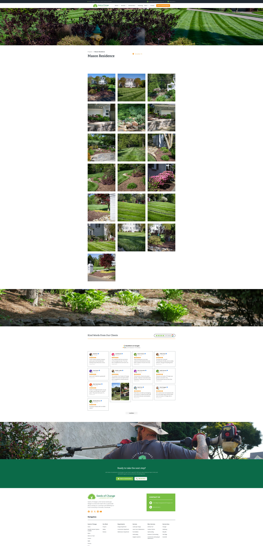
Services (123, 5)
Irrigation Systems (137, 537)
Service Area (131, 5)
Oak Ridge (165, 534)
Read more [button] (92, 364)
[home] (101, 5)
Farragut (164, 526)
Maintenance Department (123, 531)
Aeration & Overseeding (153, 534)
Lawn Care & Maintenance (138, 529)
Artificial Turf (150, 526)
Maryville (164, 531)
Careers (89, 538)
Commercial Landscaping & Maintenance (154, 537)
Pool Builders (135, 531)
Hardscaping (135, 534)
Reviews (104, 531)
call (101, 1)
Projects (104, 526)
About (116, 5)
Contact (152, 5)
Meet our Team (91, 535)
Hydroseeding (151, 531)
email (110, 1)
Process (89, 543)
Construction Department (123, 529)
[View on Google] (90, 354)
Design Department (122, 526)
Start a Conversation (163, 5)
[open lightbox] (101, 87)
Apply (89, 541)
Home (89, 526)
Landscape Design (137, 526)
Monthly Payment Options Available (93, 530)
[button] (117, 5)
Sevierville (165, 537)
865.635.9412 (172, 1)
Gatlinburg (165, 529)
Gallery (104, 529)
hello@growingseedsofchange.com (156, 1)
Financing (140, 5)
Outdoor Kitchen (151, 529)
